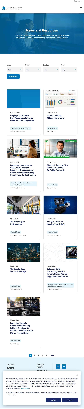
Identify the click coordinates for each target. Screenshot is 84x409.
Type (62, 65)
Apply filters (13, 76)
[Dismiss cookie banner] (77, 374)
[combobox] (77, 1)
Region (27, 65)
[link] (12, 8)
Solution (46, 65)
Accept (53, 400)
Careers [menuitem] (10, 368)
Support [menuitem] (10, 364)
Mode (9, 65)
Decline (70, 400)
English (78, 1)
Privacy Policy (25, 388)
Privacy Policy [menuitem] (40, 365)
